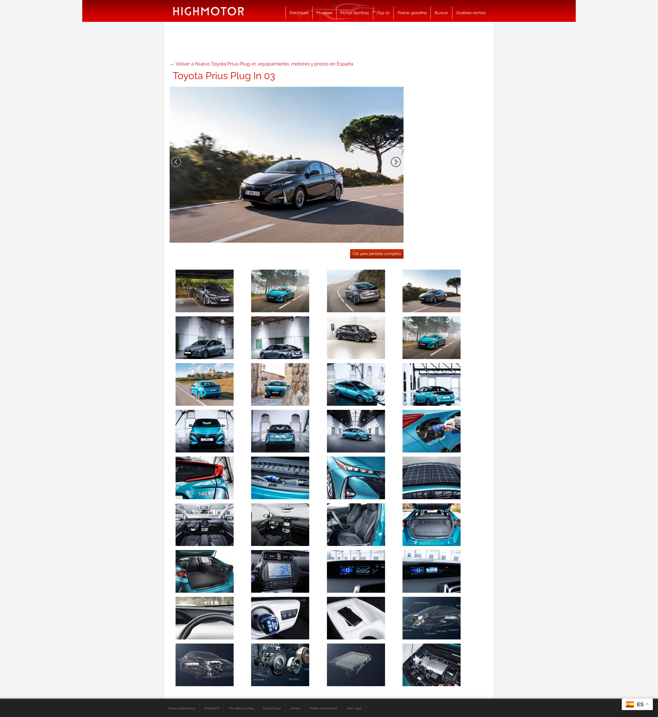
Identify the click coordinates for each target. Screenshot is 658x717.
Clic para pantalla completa (377, 253)
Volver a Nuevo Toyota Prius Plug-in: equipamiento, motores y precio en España (264, 64)
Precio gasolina (412, 12)
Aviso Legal (354, 708)
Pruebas (324, 12)
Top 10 (383, 12)
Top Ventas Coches (241, 708)
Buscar (441, 12)
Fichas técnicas (354, 12)
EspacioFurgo (272, 708)
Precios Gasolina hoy (181, 708)
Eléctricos (299, 12)
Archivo (295, 708)
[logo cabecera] (208, 11)
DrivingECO (212, 708)
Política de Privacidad (323, 708)
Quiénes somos (471, 12)
